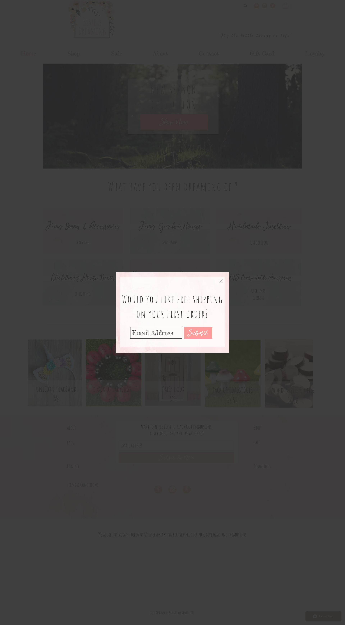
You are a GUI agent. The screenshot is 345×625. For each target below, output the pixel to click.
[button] (220, 281)
